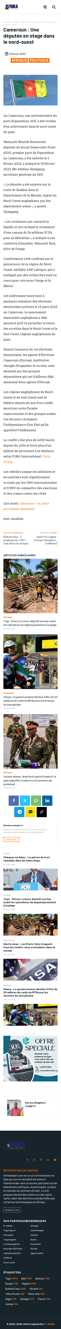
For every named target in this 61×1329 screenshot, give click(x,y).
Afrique (6, 895)
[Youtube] (55, 1160)
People (6, 853)
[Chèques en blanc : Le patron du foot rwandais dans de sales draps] (30, 879)
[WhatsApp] (36, 801)
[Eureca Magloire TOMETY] (15, 1108)
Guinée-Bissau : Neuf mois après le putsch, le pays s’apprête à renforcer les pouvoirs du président (29, 780)
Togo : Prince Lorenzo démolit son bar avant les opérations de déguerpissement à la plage (29, 902)
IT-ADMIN (49, 1324)
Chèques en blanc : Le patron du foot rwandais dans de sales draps (26, 859)
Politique (7, 985)
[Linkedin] (47, 801)
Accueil (6, 22)
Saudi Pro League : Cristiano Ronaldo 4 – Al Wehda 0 (46, 540)
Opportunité (8, 940)
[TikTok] (34, 1160)
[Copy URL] (42, 812)
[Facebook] (14, 801)
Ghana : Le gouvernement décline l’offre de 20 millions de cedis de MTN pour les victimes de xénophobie (30, 992)
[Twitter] (25, 801)
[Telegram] (19, 812)
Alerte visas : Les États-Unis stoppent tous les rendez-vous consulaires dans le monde (29, 947)
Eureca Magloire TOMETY (35, 1104)
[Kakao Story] (30, 812)
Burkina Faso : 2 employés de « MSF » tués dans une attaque (15, 540)
